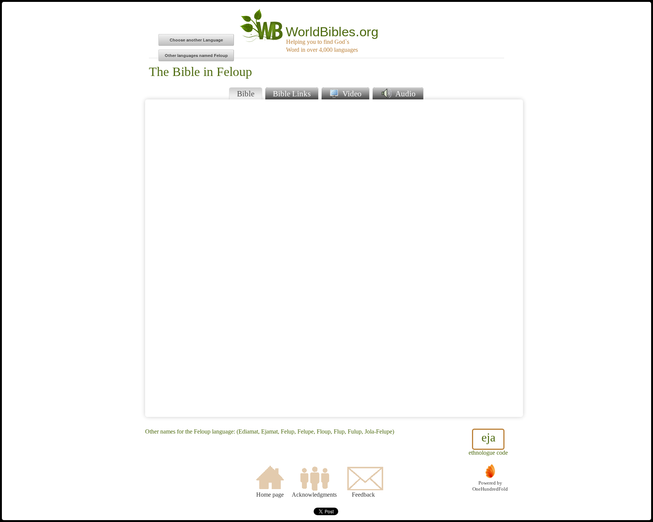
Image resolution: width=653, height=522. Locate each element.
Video (351, 93)
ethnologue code (488, 443)
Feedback (363, 494)
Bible (245, 93)
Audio (404, 93)
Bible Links (292, 93)
